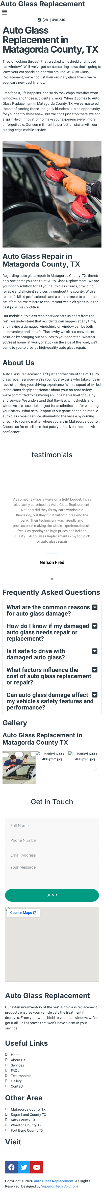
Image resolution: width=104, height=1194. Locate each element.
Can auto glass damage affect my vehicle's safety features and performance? (50, 701)
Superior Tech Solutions (60, 1186)
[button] (52, 12)
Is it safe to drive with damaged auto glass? (36, 654)
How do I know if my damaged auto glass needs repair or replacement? (48, 632)
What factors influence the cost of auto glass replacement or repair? (49, 676)
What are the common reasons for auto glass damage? (48, 610)
